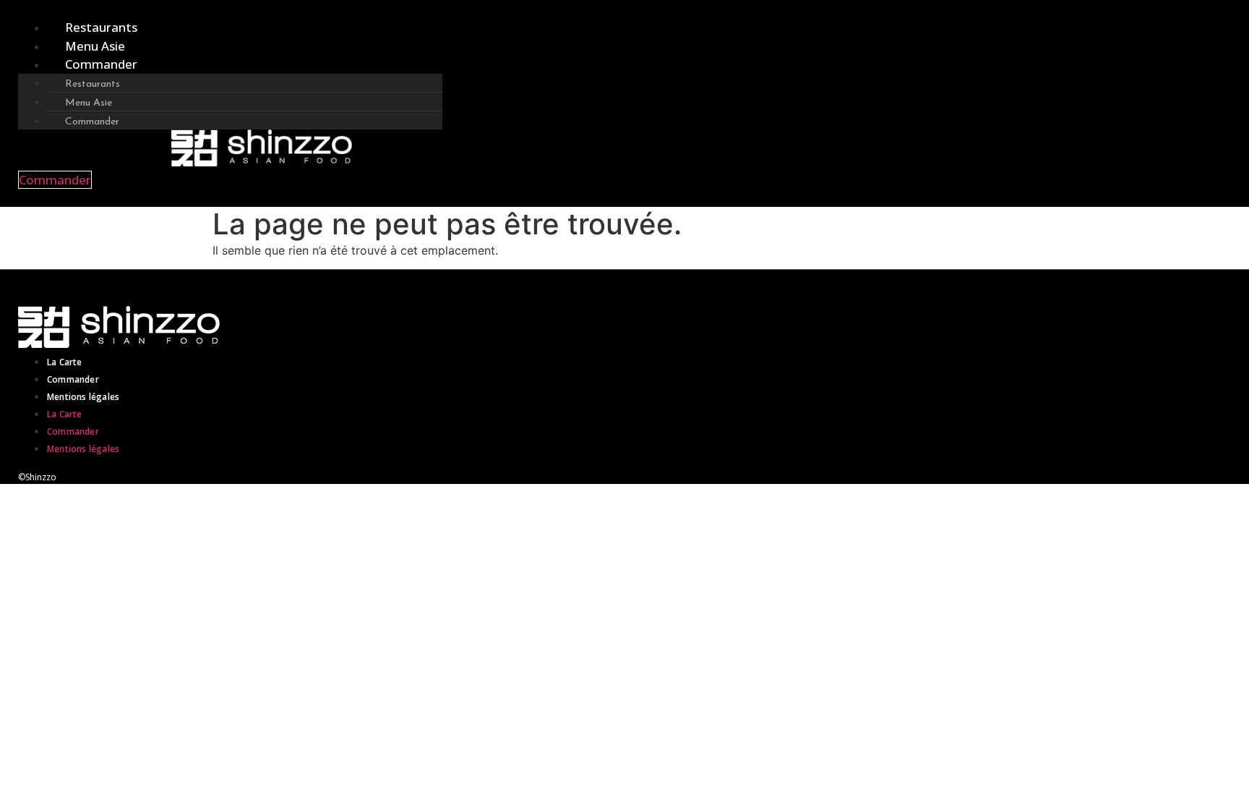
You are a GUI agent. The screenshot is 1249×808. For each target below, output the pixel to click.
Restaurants (101, 27)
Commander (101, 64)
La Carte (64, 362)
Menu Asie (95, 46)
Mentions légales (83, 397)
